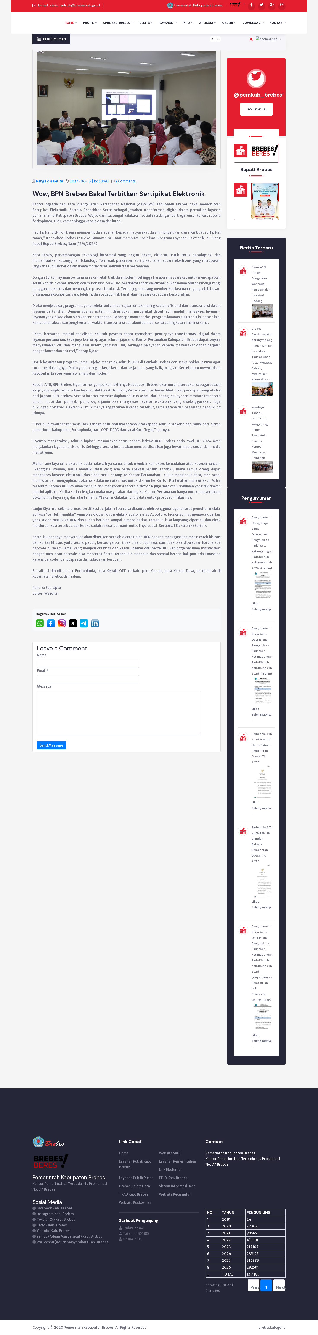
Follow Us (256, 109)
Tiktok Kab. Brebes (52, 1225)
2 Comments (125, 181)
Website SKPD (170, 1153)
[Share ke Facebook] (52, 623)
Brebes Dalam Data (134, 1186)
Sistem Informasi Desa (177, 1186)
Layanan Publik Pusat (136, 1178)
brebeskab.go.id (272, 1327)
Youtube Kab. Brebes (54, 1231)
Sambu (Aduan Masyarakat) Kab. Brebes (69, 1236)
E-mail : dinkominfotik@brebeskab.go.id (69, 5)
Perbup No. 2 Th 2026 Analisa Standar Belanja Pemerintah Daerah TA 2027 (130, 36)
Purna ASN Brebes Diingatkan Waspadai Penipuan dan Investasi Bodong (261, 284)
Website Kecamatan (175, 1194)
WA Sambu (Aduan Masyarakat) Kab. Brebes (72, 1242)
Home (69, 23)
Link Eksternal (170, 1169)
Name (41, 655)
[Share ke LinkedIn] (96, 623)
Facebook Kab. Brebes (54, 1208)
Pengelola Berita (50, 181)
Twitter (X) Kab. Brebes (56, 1219)
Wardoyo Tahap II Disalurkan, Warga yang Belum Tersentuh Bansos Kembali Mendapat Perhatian (260, 432)
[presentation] (212, 39)
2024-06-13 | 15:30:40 (89, 181)
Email (42, 670)
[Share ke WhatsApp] (41, 623)
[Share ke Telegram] (85, 623)
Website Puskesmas (135, 1202)
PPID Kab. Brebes (173, 1178)
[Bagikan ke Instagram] (63, 623)
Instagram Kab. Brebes (55, 1214)
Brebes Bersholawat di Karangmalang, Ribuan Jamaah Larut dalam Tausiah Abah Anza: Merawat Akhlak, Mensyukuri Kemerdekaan (262, 354)
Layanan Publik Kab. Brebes (135, 1164)
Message (44, 686)
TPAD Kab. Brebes (133, 1194)
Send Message (51, 745)
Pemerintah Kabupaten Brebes (198, 5)
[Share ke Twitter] (74, 623)
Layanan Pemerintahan (177, 1161)
